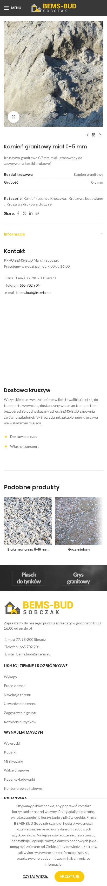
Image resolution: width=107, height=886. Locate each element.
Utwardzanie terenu (20, 703)
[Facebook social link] (18, 213)
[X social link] (24, 213)
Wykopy (10, 676)
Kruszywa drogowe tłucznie (29, 204)
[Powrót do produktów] (94, 135)
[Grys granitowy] (78, 578)
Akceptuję (69, 876)
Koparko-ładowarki (19, 779)
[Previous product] (87, 135)
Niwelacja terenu (17, 694)
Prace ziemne (14, 685)
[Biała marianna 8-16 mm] (28, 521)
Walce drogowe (16, 770)
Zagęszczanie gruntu (20, 712)
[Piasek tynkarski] (29, 578)
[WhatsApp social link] (37, 213)
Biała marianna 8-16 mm (28, 549)
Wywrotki (12, 743)
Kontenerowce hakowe (23, 788)
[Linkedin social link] (31, 213)
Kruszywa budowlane (86, 198)
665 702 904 (29, 285)
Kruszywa (58, 198)
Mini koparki (13, 761)
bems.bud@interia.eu (33, 292)
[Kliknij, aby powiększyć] (13, 117)
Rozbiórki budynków (20, 722)
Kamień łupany (35, 198)
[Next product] (100, 135)
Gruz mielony (79, 549)
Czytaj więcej (36, 876)
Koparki (10, 752)
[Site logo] (53, 7)
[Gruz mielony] (79, 521)
